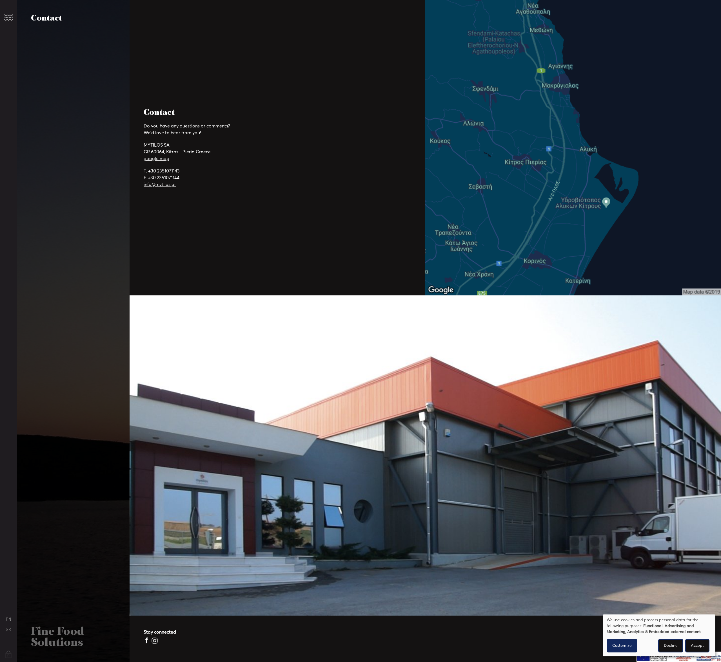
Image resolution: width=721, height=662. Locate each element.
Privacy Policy (8, 655)
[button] (8, 17)
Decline (671, 646)
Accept (697, 646)
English (8, 619)
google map (156, 158)
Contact (46, 18)
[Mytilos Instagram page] (154, 640)
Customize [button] (622, 646)
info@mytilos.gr (160, 184)
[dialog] (659, 635)
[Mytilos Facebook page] (147, 640)
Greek (8, 629)
